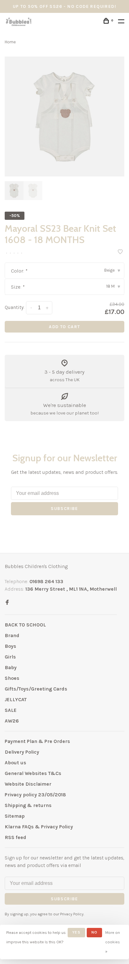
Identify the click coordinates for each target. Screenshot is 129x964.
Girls (10, 657)
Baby (11, 667)
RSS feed (15, 837)
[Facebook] (7, 603)
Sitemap (15, 816)
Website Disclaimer (28, 784)
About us (15, 763)
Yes (76, 932)
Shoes (12, 678)
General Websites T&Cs (33, 773)
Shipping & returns (28, 805)
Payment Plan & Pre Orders (37, 741)
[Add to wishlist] (120, 252)
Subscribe (64, 508)
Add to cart (64, 326)
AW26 (12, 721)
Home (10, 42)
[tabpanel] (64, 116)
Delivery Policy (22, 752)
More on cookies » (112, 942)
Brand (12, 635)
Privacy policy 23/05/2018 (35, 795)
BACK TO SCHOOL (25, 625)
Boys (10, 646)
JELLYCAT (16, 699)
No (94, 932)
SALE (11, 710)
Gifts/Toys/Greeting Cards (36, 689)
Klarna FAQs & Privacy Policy (39, 827)
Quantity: (14, 307)
